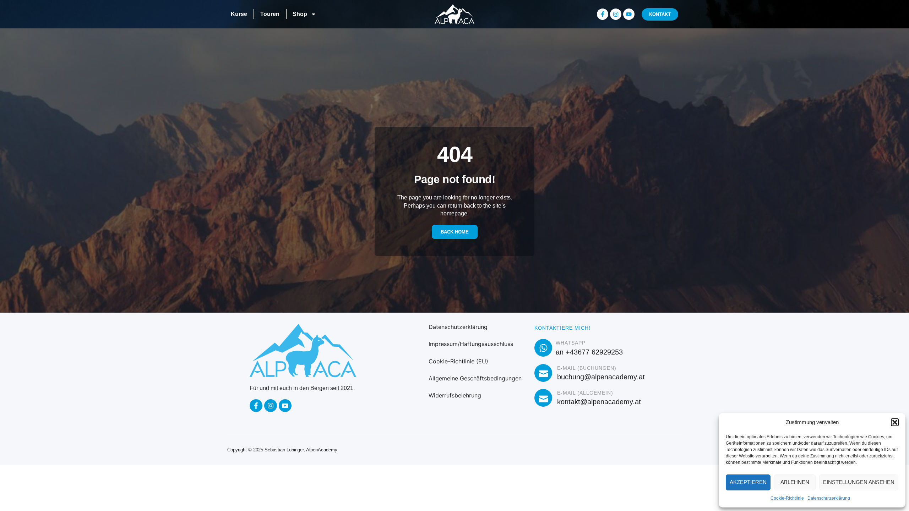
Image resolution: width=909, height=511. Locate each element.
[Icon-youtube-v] (285, 405)
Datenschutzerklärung (828, 498)
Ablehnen (794, 482)
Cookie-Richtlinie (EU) (458, 361)
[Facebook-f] (602, 14)
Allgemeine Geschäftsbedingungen (475, 378)
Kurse (239, 14)
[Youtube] (629, 14)
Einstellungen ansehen (858, 482)
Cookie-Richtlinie (787, 498)
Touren (269, 14)
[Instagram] (615, 14)
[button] (894, 422)
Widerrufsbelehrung (455, 395)
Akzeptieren (748, 482)
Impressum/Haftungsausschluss (471, 343)
